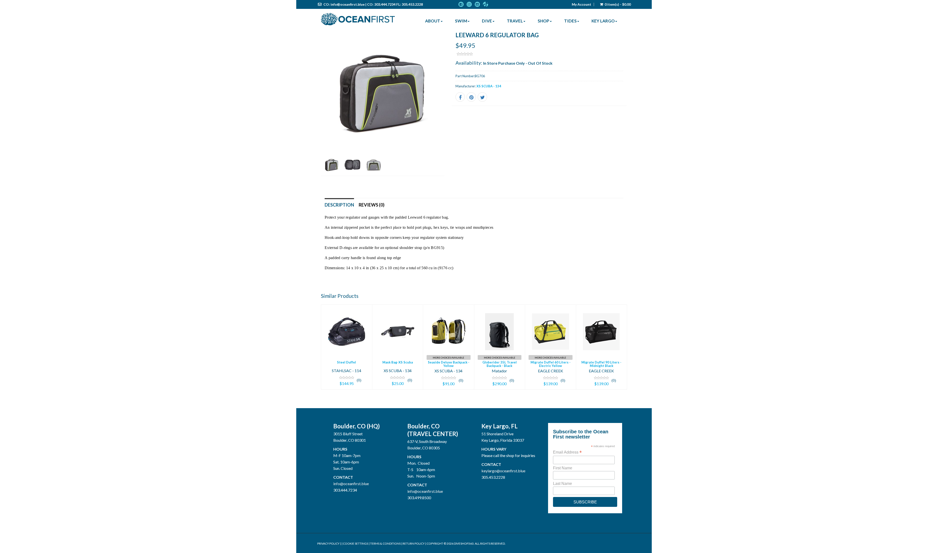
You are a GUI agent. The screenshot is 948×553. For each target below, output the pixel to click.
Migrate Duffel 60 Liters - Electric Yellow (551, 364)
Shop (543, 20)
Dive (487, 20)
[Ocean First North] (358, 19)
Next (455, 110)
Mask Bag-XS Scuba (397, 362)
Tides (570, 20)
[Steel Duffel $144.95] (346, 346)
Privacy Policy (328, 543)
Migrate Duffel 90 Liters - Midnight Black (601, 364)
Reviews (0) (371, 205)
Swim (461, 20)
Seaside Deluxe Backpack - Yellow (448, 364)
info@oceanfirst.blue (348, 4)
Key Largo (603, 20)
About (432, 20)
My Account (581, 4)
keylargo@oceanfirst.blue (503, 470)
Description (339, 205)
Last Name (562, 483)
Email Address (567, 452)
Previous (310, 110)
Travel (515, 20)
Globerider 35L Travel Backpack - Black (499, 364)
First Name (562, 468)
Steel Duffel (346, 362)
